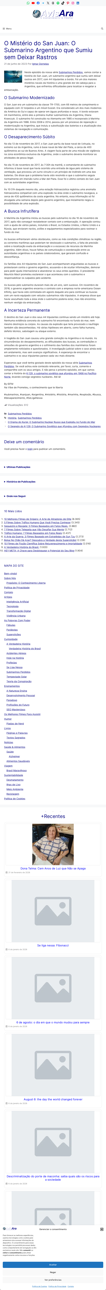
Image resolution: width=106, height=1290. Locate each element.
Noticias (8, 742)
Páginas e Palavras (17, 733)
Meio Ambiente (14, 789)
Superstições (13, 634)
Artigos (8, 597)
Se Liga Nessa (14, 667)
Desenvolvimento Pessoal (20, 695)
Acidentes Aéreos (16, 653)
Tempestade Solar (16, 676)
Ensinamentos (12, 686)
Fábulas (10, 625)
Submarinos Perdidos (71, 72)
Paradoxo (11, 700)
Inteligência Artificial (17, 601)
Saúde (10, 751)
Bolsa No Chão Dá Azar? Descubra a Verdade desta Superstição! (40, 540)
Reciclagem (12, 794)
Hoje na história (15, 658)
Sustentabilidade (13, 775)
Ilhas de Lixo (13, 784)
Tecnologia (12, 606)
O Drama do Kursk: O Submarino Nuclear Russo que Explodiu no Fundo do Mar (51, 422)
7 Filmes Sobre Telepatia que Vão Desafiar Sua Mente (34, 529)
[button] (101, 1229)
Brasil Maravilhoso (16, 770)
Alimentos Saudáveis (18, 761)
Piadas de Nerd (15, 723)
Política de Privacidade (57, 1286)
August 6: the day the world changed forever (53, 1099)
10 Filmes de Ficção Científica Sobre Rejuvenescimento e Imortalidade (43, 543)
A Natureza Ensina (16, 690)
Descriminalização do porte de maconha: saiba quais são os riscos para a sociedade (53, 1178)
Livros (7, 728)
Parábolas (12, 629)
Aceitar (53, 1264)
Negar (53, 1272)
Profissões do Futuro (17, 704)
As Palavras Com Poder (17, 620)
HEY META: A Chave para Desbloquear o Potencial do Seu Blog (39, 550)
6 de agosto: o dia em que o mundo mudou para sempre (53, 1022)
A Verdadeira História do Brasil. (21, 547)
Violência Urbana (16, 615)
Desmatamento (14, 780)
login (30, 449)
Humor (8, 719)
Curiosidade (11, 639)
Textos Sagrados (15, 737)
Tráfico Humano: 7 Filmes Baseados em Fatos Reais (33, 533)
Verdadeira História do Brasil (25, 648)
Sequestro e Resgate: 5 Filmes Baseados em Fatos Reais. (36, 526)
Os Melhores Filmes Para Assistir (22, 714)
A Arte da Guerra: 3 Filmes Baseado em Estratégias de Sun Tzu (39, 536)
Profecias (11, 662)
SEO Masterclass (15, 709)
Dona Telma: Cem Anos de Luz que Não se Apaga (53, 868)
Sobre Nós (10, 578)
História (12, 418)
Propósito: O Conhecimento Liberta (26, 583)
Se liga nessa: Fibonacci (53, 945)
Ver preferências (53, 1280)
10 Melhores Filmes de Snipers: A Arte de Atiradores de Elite (37, 519)
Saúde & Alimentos (14, 747)
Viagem (8, 765)
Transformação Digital (18, 611)
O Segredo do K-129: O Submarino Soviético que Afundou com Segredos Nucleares (54, 426)
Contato (71, 1286)
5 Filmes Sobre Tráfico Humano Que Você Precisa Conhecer (37, 522)
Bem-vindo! (10, 573)
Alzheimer (14, 756)
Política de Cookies (39, 1286)
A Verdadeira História (18, 644)
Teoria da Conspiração (18, 681)
